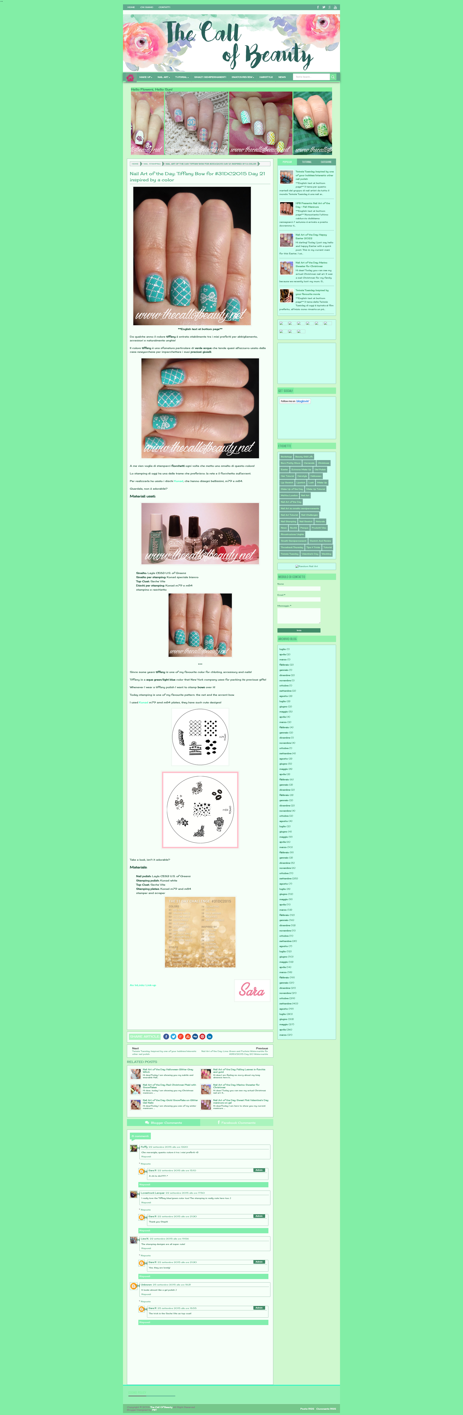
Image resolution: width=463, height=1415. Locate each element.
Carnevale (309, 463)
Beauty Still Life (304, 456)
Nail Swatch (306, 521)
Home (131, 7)
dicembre (284, 675)
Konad (178, 481)
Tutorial (328, 547)
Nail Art (305, 495)
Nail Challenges (309, 515)
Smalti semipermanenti (210, 77)
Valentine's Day (310, 554)
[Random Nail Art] (307, 566)
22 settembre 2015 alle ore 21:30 (177, 1216)
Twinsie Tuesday (289, 554)
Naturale (320, 521)
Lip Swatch (287, 482)
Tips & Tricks (313, 547)
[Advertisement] (297, 363)
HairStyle (266, 77)
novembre (285, 680)
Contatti (164, 7)
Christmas (323, 463)
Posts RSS (307, 1408)
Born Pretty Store (290, 463)
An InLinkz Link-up (143, 985)
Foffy (144, 1147)
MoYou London (289, 495)
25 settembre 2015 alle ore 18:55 (177, 1308)
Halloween (316, 476)
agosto (283, 696)
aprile (282, 654)
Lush (311, 482)
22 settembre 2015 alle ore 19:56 (169, 1238)
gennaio (283, 670)
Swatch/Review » (243, 77)
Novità (293, 528)
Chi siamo (146, 7)
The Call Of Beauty (161, 1407)
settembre (285, 690)
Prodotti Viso (319, 528)
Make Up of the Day (292, 489)
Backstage (286, 456)
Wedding (326, 554)
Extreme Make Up (301, 469)
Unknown (146, 1284)
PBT (154, 1409)
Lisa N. (145, 1238)
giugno (283, 706)
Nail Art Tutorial (289, 515)
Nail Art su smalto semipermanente (300, 508)
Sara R (152, 1170)
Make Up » (145, 77)
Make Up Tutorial (315, 489)
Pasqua (304, 528)
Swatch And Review (320, 541)
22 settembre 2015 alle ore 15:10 (177, 1170)
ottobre (283, 685)
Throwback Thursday (292, 547)
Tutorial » (182, 77)
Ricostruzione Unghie (292, 534)
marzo (283, 659)
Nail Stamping (152, 164)
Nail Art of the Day (291, 502)
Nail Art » (164, 77)
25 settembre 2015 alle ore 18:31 (172, 1284)
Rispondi (146, 1156)
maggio (283, 711)
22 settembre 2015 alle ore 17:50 (185, 1193)
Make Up (322, 482)
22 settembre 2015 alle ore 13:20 (168, 1147)
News (282, 77)
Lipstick (301, 482)
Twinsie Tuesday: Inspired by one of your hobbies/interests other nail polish (315, 175)
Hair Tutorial (287, 476)
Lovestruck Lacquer (153, 1192)
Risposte (146, 1164)
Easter (284, 469)
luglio (282, 649)
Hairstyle (302, 476)
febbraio (284, 664)
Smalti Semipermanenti (293, 541)
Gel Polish (320, 469)
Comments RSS (326, 1408)
